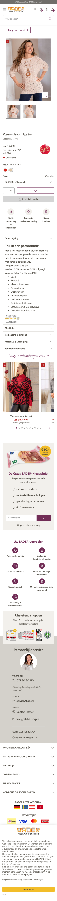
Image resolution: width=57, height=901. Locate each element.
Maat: (5, 176)
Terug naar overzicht (18, 30)
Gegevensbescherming (28, 525)
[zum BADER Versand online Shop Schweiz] (40, 807)
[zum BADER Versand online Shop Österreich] (32, 807)
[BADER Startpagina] (16, 9)
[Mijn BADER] (35, 9)
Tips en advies (11, 783)
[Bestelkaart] (46, 9)
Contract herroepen (23, 737)
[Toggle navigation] (4, 9)
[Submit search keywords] (50, 18)
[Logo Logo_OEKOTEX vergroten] (12, 319)
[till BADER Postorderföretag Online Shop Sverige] (25, 807)
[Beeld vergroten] (45, 95)
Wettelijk (8, 765)
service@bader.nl (26, 701)
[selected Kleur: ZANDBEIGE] (10, 170)
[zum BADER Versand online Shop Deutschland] (17, 807)
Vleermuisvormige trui (21, 416)
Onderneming (11, 774)
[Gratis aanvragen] (44, 518)
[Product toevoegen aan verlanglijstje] (35, 190)
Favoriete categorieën (16, 747)
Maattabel (49, 176)
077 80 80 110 (25, 680)
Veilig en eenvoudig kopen (19, 756)
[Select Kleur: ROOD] (5, 170)
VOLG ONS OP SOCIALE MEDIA (19, 792)
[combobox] (28, 18)
